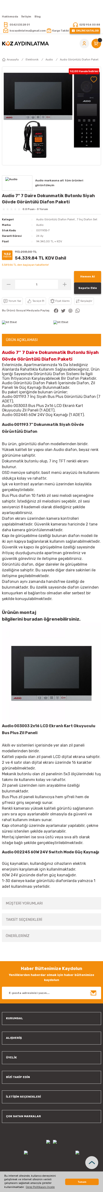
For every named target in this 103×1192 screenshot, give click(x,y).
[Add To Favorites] (93, 79)
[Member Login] (84, 43)
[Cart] (96, 43)
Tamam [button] (82, 1182)
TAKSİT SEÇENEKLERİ (24, 919)
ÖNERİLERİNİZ (17, 936)
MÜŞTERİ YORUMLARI (24, 903)
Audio (40, 225)
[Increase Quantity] (64, 284)
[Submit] (93, 993)
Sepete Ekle (87, 288)
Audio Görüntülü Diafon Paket (55, 219)
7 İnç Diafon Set (87, 219)
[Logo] (25, 43)
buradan (33, 619)
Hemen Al (87, 276)
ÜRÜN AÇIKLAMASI (22, 340)
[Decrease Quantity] (8, 284)
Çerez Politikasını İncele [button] (40, 1187)
